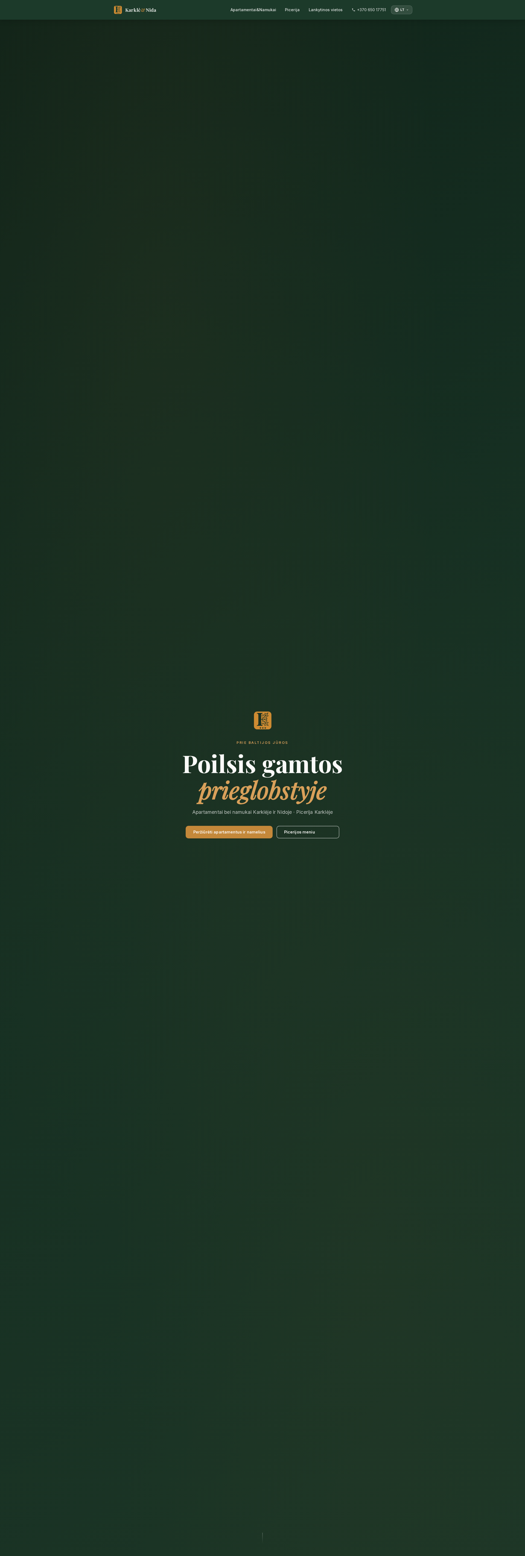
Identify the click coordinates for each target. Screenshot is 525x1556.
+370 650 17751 (371, 10)
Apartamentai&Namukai (253, 9)
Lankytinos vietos (326, 9)
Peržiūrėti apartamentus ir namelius (229, 832)
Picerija (292, 9)
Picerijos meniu (299, 832)
